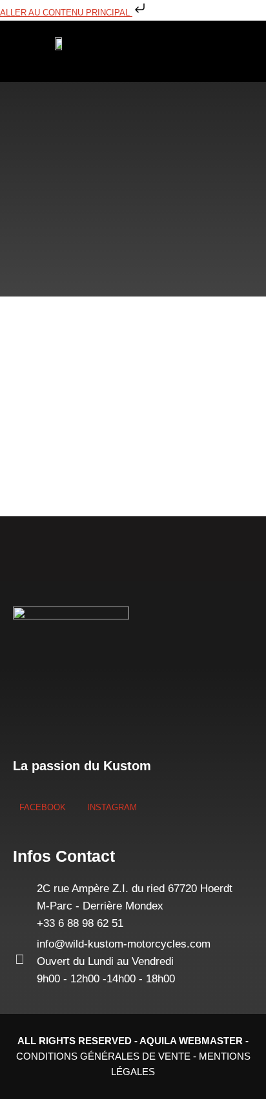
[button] (137, 51)
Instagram (111, 807)
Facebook (42, 807)
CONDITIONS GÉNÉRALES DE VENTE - (107, 1056)
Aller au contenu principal (66, 12)
